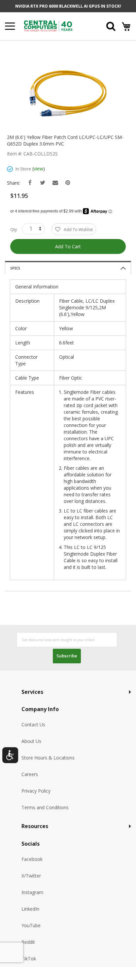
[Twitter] (43, 183)
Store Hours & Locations (48, 758)
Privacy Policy (36, 791)
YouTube (31, 925)
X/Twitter (31, 876)
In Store (23, 169)
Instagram (32, 892)
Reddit (28, 942)
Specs (15, 268)
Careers (29, 774)
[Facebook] (30, 183)
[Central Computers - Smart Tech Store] (56, 26)
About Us (31, 741)
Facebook (32, 859)
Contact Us (33, 724)
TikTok (28, 958)
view (38, 168)
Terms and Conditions (45, 807)
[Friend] (55, 183)
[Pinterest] (68, 183)
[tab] (68, 267)
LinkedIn (30, 909)
